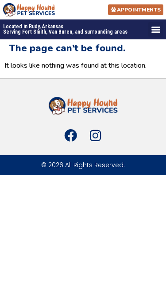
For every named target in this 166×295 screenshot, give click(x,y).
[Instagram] (95, 135)
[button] (155, 29)
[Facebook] (70, 135)
